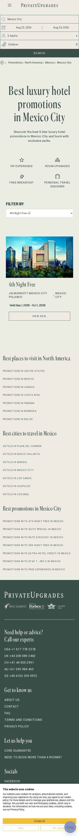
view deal (39, 316)
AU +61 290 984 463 (19, 669)
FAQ (7, 713)
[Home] (2, 63)
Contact (11, 706)
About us (11, 700)
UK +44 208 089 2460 (19, 656)
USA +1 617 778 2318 (20, 649)
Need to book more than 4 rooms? (33, 757)
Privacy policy (16, 726)
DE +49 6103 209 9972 (20, 676)
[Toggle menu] (9, 5)
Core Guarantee (17, 750)
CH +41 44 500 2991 (19, 662)
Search (39, 53)
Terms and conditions (23, 720)
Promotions (15, 62)
